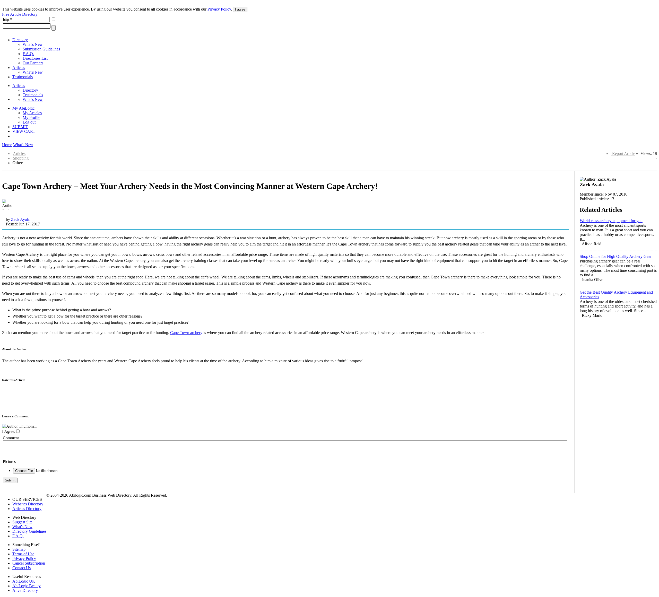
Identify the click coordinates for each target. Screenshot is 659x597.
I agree (240, 9)
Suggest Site (22, 522)
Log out (29, 122)
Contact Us (21, 568)
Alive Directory (25, 590)
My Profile (31, 117)
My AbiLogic (23, 108)
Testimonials (22, 77)
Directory (20, 40)
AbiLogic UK (23, 581)
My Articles (32, 113)
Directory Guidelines (29, 531)
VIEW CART (23, 131)
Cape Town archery (186, 332)
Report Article (623, 153)
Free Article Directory (20, 14)
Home (7, 145)
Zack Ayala (20, 219)
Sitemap (18, 549)
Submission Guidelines (41, 49)
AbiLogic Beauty (26, 586)
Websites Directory (27, 504)
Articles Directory (26, 508)
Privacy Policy (219, 9)
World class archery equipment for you (611, 220)
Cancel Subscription (28, 563)
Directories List (35, 58)
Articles (18, 67)
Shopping (21, 158)
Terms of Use (23, 554)
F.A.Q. (28, 53)
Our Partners (33, 63)
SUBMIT (20, 127)
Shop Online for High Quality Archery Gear (616, 256)
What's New (33, 44)
